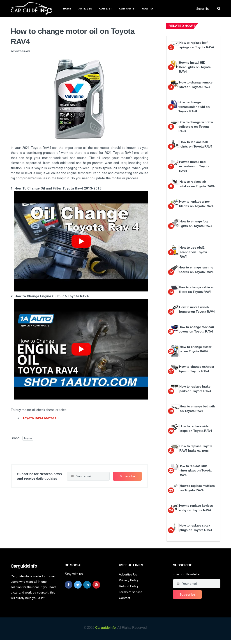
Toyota (16, 51)
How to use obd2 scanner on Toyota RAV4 (193, 252)
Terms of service (130, 592)
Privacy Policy (129, 580)
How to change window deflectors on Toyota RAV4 (195, 126)
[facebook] (68, 585)
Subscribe (202, 8)
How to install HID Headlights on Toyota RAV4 (194, 67)
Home (67, 8)
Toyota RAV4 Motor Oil (40, 418)
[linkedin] (87, 585)
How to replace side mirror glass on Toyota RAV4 (195, 470)
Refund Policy (129, 586)
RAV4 (26, 51)
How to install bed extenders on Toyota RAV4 (194, 166)
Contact (124, 598)
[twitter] (78, 585)
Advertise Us (128, 574)
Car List (105, 8)
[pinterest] (96, 585)
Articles (85, 8)
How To (147, 8)
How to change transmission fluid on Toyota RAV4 (194, 106)
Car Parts (127, 8)
